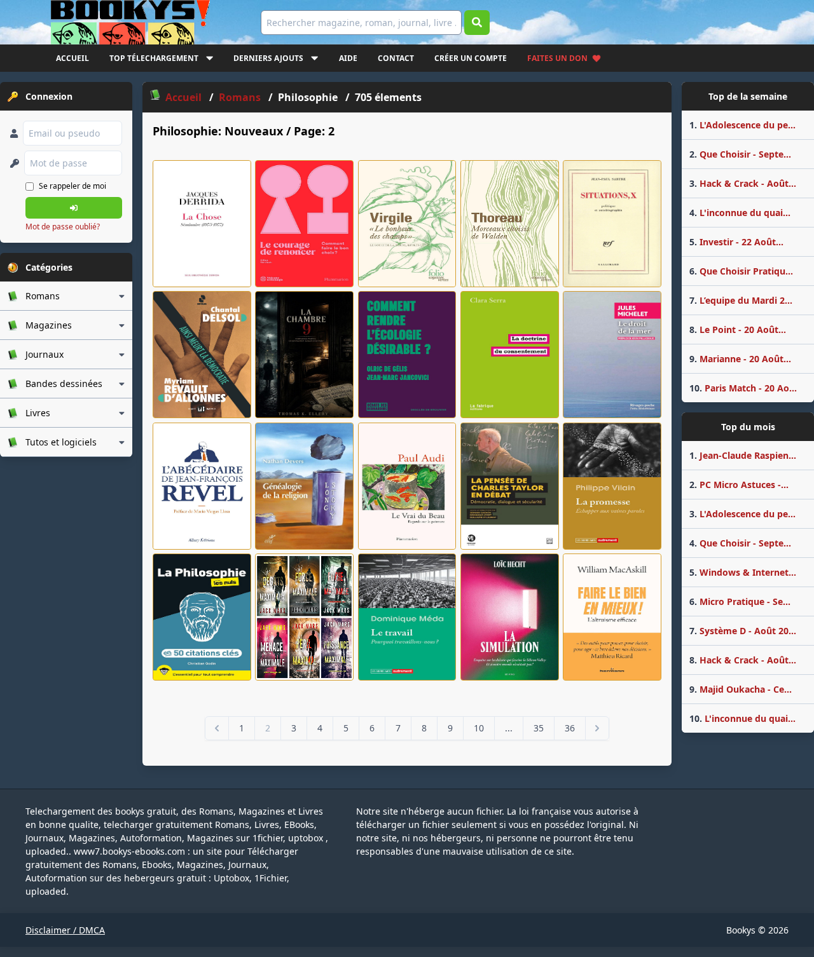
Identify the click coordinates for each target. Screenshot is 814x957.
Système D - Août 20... (742, 631)
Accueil (72, 58)
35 (539, 728)
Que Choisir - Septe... (740, 154)
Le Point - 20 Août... (737, 329)
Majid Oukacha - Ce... (740, 689)
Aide (348, 58)
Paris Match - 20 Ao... (743, 388)
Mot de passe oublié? (62, 226)
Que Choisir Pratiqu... (741, 271)
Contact (396, 58)
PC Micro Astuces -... (739, 484)
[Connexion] (73, 208)
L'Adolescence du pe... (742, 125)
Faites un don (557, 58)
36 (570, 728)
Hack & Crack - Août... (742, 183)
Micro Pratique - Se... (739, 601)
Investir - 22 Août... (736, 242)
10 (479, 728)
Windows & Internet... (742, 572)
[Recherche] (477, 22)
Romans (241, 97)
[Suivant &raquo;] (597, 728)
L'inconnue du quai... (739, 213)
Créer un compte (470, 58)
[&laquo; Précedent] (217, 728)
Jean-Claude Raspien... (742, 455)
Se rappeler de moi (72, 185)
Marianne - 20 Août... (740, 359)
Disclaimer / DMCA (65, 930)
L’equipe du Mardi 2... (740, 300)
